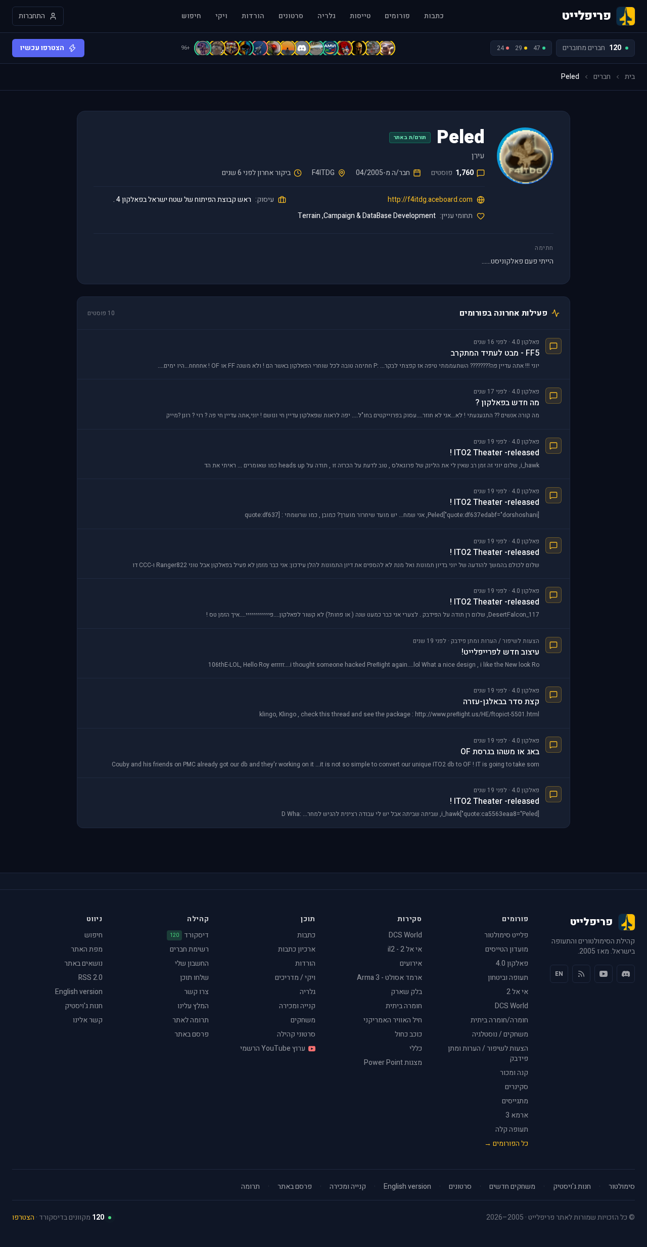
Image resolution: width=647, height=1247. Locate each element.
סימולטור (622, 1187)
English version (79, 991)
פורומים (397, 16)
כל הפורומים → (506, 1143)
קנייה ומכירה (297, 1006)
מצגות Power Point (393, 1062)
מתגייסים (515, 1101)
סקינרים (516, 1087)
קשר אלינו (88, 1020)
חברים (602, 77)
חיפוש (191, 16)
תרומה (250, 1187)
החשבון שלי (192, 963)
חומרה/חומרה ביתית (499, 1020)
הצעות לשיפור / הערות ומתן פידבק (488, 1053)
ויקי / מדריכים (295, 977)
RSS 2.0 (90, 977)
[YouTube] (603, 974)
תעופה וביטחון (508, 977)
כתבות (434, 16)
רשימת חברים (189, 949)
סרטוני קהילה (296, 1034)
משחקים (303, 1020)
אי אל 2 (517, 991)
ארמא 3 (516, 1115)
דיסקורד (189, 935)
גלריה (326, 16)
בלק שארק (406, 991)
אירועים (411, 963)
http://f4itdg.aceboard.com (430, 200)
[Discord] (626, 974)
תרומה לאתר (190, 1020)
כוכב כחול (408, 1034)
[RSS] (581, 974)
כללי (415, 1048)
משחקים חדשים (512, 1187)
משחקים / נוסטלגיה (500, 1034)
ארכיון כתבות (296, 949)
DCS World (511, 1006)
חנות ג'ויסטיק (84, 1006)
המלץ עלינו (193, 1006)
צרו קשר (196, 991)
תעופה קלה (511, 1129)
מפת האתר (87, 949)
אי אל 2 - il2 (405, 949)
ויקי (221, 16)
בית (630, 77)
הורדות (253, 16)
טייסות (360, 16)
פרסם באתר (191, 1034)
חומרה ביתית (404, 1006)
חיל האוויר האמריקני (392, 1020)
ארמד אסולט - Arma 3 (389, 977)
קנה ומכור (514, 1072)
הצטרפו (23, 1217)
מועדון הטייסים (506, 949)
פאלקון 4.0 (512, 963)
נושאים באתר (83, 963)
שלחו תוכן (194, 977)
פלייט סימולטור (506, 935)
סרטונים (291, 16)
